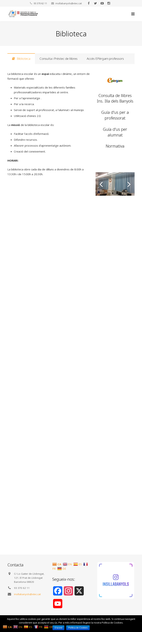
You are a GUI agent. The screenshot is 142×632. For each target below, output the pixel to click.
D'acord (58, 627)
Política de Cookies (78, 627)
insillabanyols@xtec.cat (68, 3)
